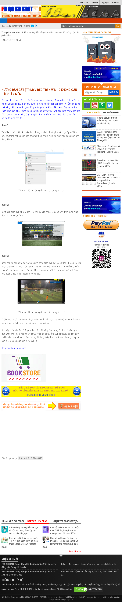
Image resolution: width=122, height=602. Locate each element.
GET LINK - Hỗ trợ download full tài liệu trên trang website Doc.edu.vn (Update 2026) (108, 180)
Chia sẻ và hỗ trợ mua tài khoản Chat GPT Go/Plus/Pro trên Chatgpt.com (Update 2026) (64, 530)
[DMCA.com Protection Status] (89, 589)
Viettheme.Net (62, 597)
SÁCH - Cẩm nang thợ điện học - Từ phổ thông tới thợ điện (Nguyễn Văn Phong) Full (108, 136)
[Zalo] (36, 25)
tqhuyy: (64, 564)
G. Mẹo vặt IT (19, 32)
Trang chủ (6, 32)
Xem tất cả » (75, 551)
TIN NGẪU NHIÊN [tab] (111, 112)
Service (95, 2)
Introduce (84, 2)
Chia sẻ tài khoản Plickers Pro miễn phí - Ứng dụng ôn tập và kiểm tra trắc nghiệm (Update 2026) (60, 542)
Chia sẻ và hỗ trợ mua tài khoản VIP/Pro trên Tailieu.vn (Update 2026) (108, 149)
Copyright (105, 2)
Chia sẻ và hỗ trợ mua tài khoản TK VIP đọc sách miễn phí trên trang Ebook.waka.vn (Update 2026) (19, 542)
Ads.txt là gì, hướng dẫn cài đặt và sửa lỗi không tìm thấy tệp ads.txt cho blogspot (23, 530)
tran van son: (67, 571)
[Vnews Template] (27, 11)
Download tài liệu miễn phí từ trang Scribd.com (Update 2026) (108, 163)
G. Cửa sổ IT (24, 458)
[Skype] (32, 25)
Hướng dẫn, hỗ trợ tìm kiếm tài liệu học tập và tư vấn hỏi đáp (107, 120)
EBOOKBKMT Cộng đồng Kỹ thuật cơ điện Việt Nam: (27, 564)
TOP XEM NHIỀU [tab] (92, 112)
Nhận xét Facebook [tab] (13, 521)
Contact (115, 2)
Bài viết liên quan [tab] (37, 521)
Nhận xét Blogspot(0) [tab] (65, 521)
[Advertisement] (41, 63)
